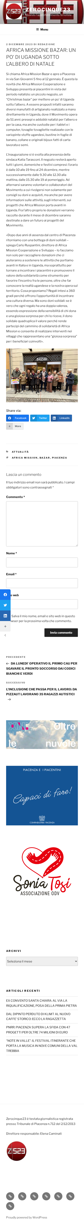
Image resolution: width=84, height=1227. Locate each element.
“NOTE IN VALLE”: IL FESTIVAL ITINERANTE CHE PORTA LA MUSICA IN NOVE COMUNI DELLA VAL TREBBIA (41, 1046)
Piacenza (59, 457)
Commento (15, 497)
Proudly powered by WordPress (26, 1217)
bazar (45, 457)
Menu (44, 29)
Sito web (12, 595)
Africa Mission (25, 457)
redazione (46, 44)
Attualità (20, 451)
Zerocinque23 (48, 10)
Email (11, 574)
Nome (11, 553)
